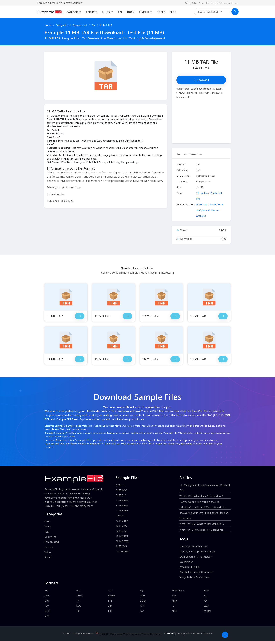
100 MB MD (122, 551)
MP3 (46, 615)
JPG (205, 595)
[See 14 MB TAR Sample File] (79, 359)
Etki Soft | (169, 633)
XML (46, 595)
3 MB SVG (121, 546)
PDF (120, 12)
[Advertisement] (201, 121)
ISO (142, 610)
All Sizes (107, 12)
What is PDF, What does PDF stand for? (201, 496)
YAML (79, 595)
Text (46, 531)
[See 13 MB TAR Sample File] (223, 316)
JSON (206, 590)
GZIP (206, 605)
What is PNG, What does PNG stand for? (201, 529)
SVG (174, 595)
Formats (91, 12)
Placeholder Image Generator (196, 571)
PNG (142, 595)
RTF (110, 600)
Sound (47, 557)
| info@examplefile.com (226, 3)
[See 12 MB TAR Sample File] (175, 316)
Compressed (80, 25)
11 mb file (202, 192)
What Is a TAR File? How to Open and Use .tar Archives (209, 210)
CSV (110, 590)
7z (173, 605)
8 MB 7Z (120, 485)
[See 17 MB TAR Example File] (209, 340)
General (48, 546)
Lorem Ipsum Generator (193, 546)
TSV (46, 605)
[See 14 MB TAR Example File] (65, 340)
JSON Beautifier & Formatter (195, 556)
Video (47, 552)
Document (50, 536)
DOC (78, 605)
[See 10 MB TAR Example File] (65, 297)
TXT (78, 600)
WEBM (207, 610)
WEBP (111, 595)
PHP (46, 590)
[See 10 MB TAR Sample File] (79, 316)
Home (47, 25)
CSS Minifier (186, 561)
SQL (142, 590)
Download (202, 80)
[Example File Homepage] (49, 11)
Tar (93, 25)
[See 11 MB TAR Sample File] (127, 316)
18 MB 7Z (121, 530)
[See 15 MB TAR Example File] (113, 340)
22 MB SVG (122, 505)
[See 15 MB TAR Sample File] (127, 359)
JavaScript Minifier (189, 566)
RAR (142, 605)
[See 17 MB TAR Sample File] (223, 359)
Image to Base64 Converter (195, 577)
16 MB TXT (122, 535)
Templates (145, 12)
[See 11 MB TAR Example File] (113, 297)
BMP (47, 600)
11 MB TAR (106, 25)
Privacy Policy (192, 3)
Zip (110, 605)
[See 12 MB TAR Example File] (161, 297)
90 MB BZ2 (122, 541)
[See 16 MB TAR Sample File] (175, 359)
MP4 (174, 610)
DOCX (130, 12)
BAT (78, 590)
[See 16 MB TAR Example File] (161, 340)
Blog (173, 12)
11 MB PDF (122, 510)
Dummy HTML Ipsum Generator (197, 551)
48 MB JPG (121, 525)
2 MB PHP (121, 515)
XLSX (174, 600)
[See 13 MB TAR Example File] (209, 297)
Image (48, 526)
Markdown (178, 590)
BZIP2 (47, 610)
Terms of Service (207, 3)
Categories (74, 12)
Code (47, 521)
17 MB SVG (122, 500)
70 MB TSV (122, 520)
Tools (161, 12)
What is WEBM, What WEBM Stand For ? (201, 523)
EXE (110, 610)
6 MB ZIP (121, 495)
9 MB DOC (121, 490)
